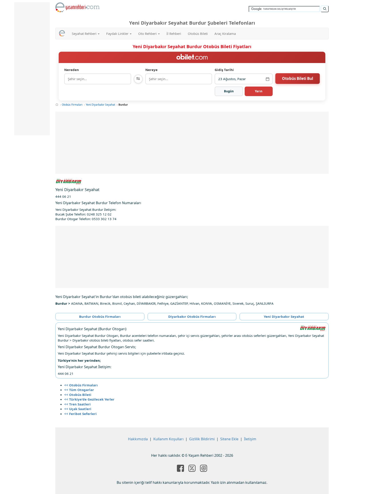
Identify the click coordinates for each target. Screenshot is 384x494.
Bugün (229, 91)
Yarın (258, 91)
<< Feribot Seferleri (80, 413)
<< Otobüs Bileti (77, 394)
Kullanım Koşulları (168, 439)
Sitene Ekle (229, 439)
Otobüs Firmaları (72, 105)
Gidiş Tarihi (224, 69)
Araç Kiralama (225, 33)
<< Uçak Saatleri (77, 409)
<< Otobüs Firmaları (81, 385)
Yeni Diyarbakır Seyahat (100, 105)
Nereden (71, 69)
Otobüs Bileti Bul (297, 78)
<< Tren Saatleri (77, 404)
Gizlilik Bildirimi (202, 439)
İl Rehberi (173, 33)
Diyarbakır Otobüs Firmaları (192, 316)
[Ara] (325, 9)
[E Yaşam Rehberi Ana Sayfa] (77, 7)
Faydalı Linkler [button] (117, 33)
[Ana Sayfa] (56, 105)
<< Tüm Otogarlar (79, 389)
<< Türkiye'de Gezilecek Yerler (89, 399)
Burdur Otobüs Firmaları (100, 316)
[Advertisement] (192, 143)
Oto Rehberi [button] (148, 33)
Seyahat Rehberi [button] (84, 33)
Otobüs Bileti (198, 33)
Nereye (151, 69)
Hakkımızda (138, 439)
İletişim (250, 439)
